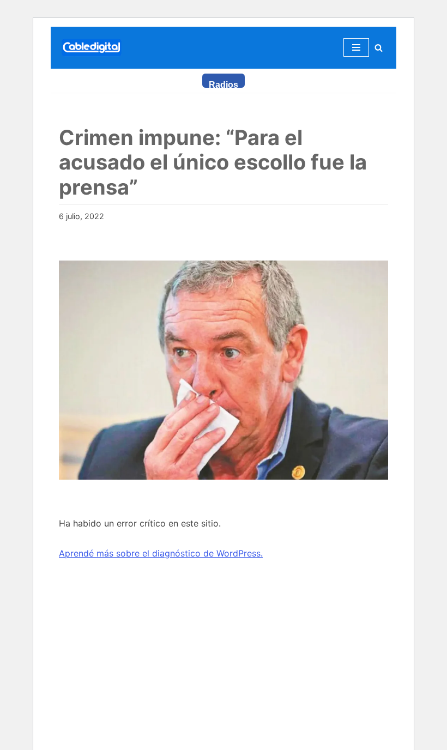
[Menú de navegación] (356, 47)
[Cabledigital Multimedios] (91, 47)
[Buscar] (378, 48)
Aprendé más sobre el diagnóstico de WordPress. (161, 553)
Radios (223, 84)
